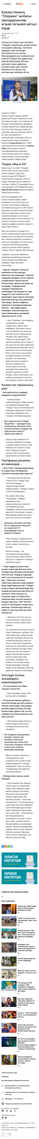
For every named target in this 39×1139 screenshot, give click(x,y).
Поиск (33, 4)
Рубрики (8, 4)
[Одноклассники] (5, 846)
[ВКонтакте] (3, 846)
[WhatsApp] (8, 846)
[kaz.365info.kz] (19, 4)
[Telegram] (11, 846)
